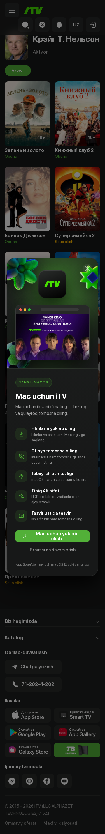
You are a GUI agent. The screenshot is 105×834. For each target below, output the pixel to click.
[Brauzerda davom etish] (87, 269)
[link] (52, 536)
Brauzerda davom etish (53, 550)
